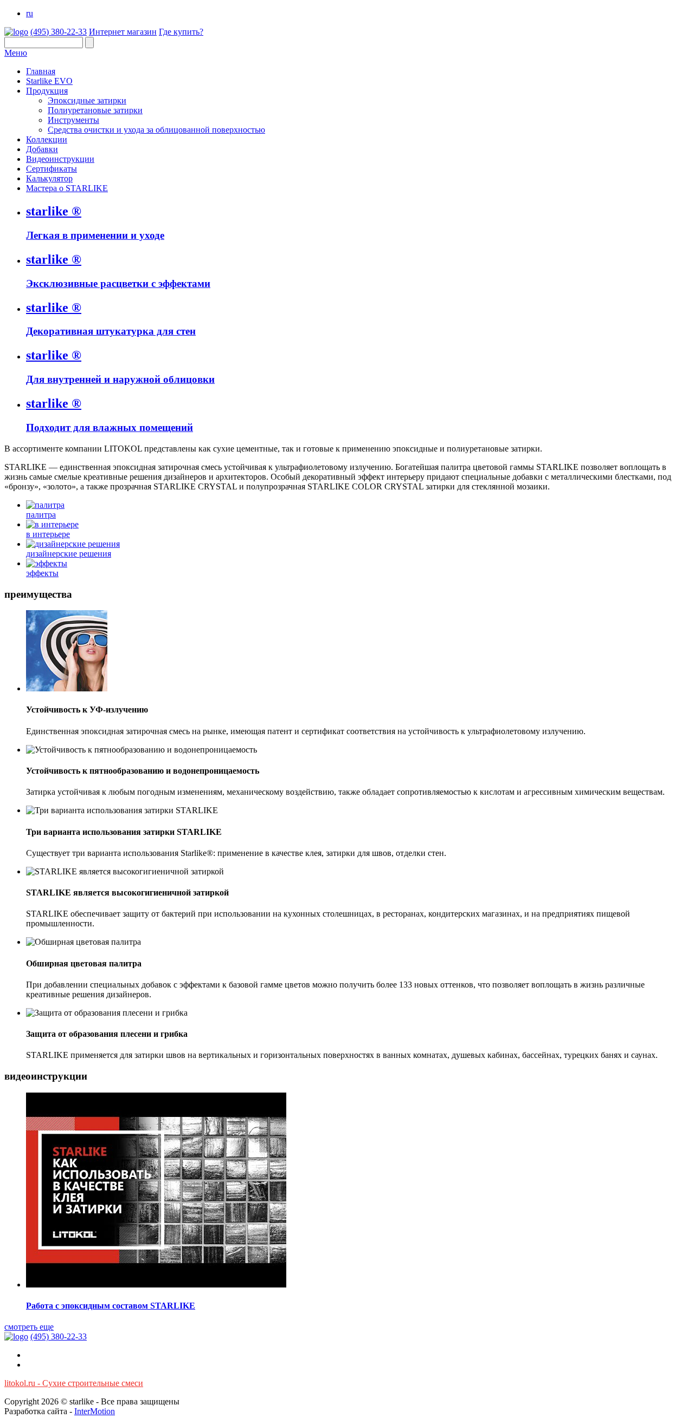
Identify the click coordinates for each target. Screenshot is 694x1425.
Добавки (42, 149)
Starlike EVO (49, 81)
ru (29, 13)
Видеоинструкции (60, 159)
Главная (40, 71)
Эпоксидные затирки (87, 100)
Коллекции (46, 139)
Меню (15, 52)
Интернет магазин (123, 31)
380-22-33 (58, 31)
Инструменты (73, 120)
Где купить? (181, 31)
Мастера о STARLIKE (67, 188)
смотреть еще (29, 1326)
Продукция (47, 90)
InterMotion (94, 1411)
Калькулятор (49, 178)
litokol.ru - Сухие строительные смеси (73, 1383)
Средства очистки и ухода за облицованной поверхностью (156, 129)
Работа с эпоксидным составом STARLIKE (110, 1305)
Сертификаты (51, 168)
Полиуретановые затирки (95, 110)
